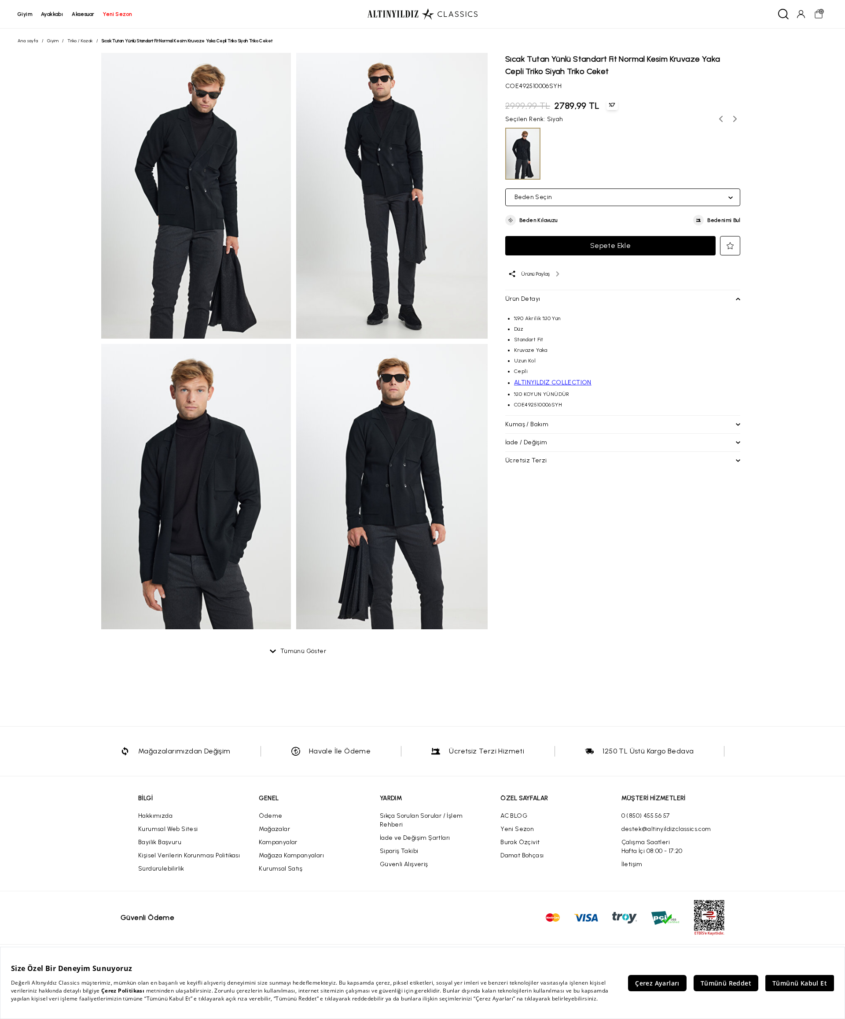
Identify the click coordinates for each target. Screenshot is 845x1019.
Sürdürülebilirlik (161, 868)
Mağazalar (274, 829)
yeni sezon (117, 14)
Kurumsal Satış (280, 868)
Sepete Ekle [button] (610, 245)
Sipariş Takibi (399, 851)
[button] (531, 220)
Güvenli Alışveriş (404, 864)
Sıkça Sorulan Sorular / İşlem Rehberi (421, 820)
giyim (25, 14)
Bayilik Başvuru (159, 842)
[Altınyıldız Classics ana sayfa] (422, 14)
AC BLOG (513, 816)
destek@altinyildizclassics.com (666, 829)
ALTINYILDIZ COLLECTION (553, 382)
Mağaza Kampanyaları (291, 855)
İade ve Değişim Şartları (415, 838)
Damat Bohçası (522, 855)
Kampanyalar (278, 842)
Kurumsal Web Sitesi (168, 829)
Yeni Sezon (517, 829)
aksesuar (83, 14)
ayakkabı (52, 14)
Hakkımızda (155, 816)
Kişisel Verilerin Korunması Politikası (189, 855)
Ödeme (270, 816)
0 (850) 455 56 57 (645, 816)
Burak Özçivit (520, 842)
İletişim (632, 864)
